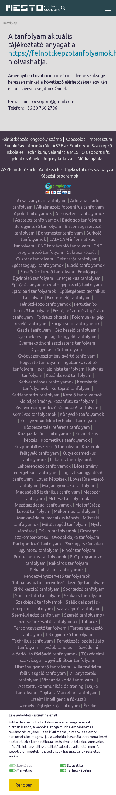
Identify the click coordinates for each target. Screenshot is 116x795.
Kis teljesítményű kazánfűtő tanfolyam (56, 401)
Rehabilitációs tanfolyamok (57, 569)
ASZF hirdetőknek (18, 169)
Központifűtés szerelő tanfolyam (46, 446)
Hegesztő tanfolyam (39, 362)
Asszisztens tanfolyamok (80, 213)
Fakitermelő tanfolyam (69, 297)
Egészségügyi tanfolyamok (37, 265)
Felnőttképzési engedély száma (32, 139)
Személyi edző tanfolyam (36, 615)
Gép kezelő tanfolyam (75, 330)
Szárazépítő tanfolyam (78, 608)
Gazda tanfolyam (34, 330)
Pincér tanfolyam (78, 550)
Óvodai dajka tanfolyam (75, 537)
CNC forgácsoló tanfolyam (64, 245)
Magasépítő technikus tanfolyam (48, 492)
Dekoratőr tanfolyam (77, 258)
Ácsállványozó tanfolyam (42, 200)
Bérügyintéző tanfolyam (38, 226)
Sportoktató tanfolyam (37, 595)
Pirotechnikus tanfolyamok (40, 556)
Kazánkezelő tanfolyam (68, 375)
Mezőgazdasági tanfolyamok (43, 504)
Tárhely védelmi (79, 770)
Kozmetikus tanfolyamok (65, 440)
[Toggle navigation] (107, 8)
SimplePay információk (26, 145)
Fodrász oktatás (52, 317)
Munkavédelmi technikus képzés (48, 517)
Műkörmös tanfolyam (75, 511)
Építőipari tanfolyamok (33, 291)
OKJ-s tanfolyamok (57, 530)
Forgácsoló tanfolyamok (75, 323)
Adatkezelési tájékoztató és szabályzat (77, 169)
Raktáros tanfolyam (68, 563)
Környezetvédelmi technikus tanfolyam (58, 420)
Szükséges (24, 765)
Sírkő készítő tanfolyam (37, 589)
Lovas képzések (51, 479)
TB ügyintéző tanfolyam (68, 634)
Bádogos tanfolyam (81, 220)
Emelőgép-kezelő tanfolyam (47, 271)
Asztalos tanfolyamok (37, 220)
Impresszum (100, 139)
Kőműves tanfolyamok (34, 414)
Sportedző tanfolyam (84, 589)
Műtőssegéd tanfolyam (64, 524)
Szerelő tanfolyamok (84, 615)
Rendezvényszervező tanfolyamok (57, 576)
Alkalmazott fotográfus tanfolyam (70, 207)
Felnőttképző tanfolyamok (45, 304)
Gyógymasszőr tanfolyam (57, 349)
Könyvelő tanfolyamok (82, 414)
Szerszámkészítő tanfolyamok (48, 621)
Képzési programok (59, 176)
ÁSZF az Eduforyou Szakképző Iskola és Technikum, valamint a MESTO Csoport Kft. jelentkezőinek (59, 152)
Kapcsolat (75, 139)
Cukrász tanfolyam (34, 258)
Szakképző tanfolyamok (39, 602)
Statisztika (75, 765)
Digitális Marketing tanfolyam (69, 692)
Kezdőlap (10, 23)
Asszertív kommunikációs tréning (50, 686)
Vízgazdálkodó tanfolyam (67, 679)
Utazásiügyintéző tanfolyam (42, 666)
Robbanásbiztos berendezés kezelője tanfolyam (58, 582)
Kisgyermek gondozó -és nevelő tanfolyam (56, 407)
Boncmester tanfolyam (60, 232)
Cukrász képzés (82, 252)
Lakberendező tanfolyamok (44, 466)
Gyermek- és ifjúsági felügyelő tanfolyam (57, 336)
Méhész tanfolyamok (68, 498)
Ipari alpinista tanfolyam (60, 368)
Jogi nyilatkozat (58, 158)
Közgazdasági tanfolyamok (45, 433)
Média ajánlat (90, 158)
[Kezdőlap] (33, 8)
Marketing (24, 770)
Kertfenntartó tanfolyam (36, 394)
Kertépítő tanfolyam (71, 388)
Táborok (89, 621)
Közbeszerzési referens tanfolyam (57, 427)
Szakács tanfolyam (82, 595)
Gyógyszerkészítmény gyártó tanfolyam (57, 356)
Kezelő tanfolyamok (82, 394)
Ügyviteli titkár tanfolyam (69, 660)
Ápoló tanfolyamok (33, 213)
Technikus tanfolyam (32, 640)
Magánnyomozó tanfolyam (68, 485)
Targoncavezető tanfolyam (39, 628)
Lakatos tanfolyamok (71, 459)
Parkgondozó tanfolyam (37, 543)
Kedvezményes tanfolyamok (46, 381)
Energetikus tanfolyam (79, 278)
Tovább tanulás (57, 647)
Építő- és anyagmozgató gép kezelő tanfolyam (57, 284)
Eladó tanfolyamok (86, 265)
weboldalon (17, 751)
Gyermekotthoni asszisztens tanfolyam (57, 343)
